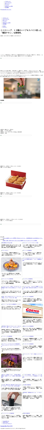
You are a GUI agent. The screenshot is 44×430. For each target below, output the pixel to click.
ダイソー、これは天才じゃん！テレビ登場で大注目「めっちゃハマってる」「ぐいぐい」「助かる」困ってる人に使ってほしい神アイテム (11, 307)
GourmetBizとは (6, 421)
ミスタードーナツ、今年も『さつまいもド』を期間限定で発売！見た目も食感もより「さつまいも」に (11, 292)
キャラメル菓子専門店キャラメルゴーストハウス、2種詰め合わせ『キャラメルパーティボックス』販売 (11, 370)
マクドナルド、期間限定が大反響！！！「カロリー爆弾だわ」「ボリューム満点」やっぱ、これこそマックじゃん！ (32, 339)
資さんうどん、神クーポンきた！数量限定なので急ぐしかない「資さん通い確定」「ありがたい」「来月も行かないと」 (32, 329)
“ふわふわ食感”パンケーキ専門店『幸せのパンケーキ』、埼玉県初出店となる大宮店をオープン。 (23, 238)
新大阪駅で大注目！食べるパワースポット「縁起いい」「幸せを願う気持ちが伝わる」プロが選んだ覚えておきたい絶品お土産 (11, 246)
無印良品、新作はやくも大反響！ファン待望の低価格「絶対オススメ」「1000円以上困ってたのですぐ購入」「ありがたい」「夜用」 (32, 397)
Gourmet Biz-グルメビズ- (6, 426)
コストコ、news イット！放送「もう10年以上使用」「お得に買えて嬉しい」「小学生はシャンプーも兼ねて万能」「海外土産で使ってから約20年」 (32, 321)
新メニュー (7, 3)
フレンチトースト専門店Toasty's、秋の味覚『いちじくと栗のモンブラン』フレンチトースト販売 (11, 274)
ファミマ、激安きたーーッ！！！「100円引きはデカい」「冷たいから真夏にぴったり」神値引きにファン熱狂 (11, 416)
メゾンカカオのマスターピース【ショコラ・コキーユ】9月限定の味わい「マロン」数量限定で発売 (32, 264)
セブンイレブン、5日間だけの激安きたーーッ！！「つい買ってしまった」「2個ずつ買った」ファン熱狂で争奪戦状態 (11, 282)
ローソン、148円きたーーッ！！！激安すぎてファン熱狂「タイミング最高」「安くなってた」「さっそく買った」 (32, 254)
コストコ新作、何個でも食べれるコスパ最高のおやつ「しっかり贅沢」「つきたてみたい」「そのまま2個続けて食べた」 (32, 246)
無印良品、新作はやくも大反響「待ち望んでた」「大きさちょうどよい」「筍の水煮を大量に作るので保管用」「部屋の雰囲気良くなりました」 (11, 331)
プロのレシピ (8, 1)
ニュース (7, 5)
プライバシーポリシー (7, 423)
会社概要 (7, 7)
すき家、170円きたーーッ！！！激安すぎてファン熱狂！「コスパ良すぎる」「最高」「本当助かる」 (32, 388)
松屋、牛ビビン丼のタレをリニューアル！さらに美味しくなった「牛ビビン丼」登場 (11, 301)
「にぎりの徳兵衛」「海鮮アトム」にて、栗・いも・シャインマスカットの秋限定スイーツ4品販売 (32, 380)
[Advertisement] (21, 13)
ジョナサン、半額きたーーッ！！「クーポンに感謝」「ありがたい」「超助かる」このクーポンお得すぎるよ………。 (32, 282)
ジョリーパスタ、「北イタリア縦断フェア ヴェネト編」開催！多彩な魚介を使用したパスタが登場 (32, 292)
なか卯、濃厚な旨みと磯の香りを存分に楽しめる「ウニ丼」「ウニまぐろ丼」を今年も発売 (11, 389)
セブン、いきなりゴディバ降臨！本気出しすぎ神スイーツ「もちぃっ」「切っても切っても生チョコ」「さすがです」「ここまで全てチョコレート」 (32, 359)
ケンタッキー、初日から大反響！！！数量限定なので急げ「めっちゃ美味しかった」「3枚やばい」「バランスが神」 (32, 347)
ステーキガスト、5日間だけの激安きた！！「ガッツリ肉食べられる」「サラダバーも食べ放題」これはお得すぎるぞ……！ (11, 254)
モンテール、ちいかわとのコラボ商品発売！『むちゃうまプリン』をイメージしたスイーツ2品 (11, 349)
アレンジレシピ (8, 2)
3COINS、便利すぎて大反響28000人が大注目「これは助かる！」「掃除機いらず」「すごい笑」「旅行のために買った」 (11, 409)
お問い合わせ (5, 422)
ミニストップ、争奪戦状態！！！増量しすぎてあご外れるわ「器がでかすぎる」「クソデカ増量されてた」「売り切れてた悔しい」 (11, 339)
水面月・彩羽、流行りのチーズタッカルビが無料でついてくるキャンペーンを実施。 (20, 240)
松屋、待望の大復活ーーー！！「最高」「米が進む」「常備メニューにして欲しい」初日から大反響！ (32, 416)
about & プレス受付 (9, 6)
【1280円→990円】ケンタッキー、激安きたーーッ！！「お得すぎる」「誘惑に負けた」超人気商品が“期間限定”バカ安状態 (32, 300)
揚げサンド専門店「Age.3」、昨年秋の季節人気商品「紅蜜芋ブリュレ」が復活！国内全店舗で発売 (11, 380)
